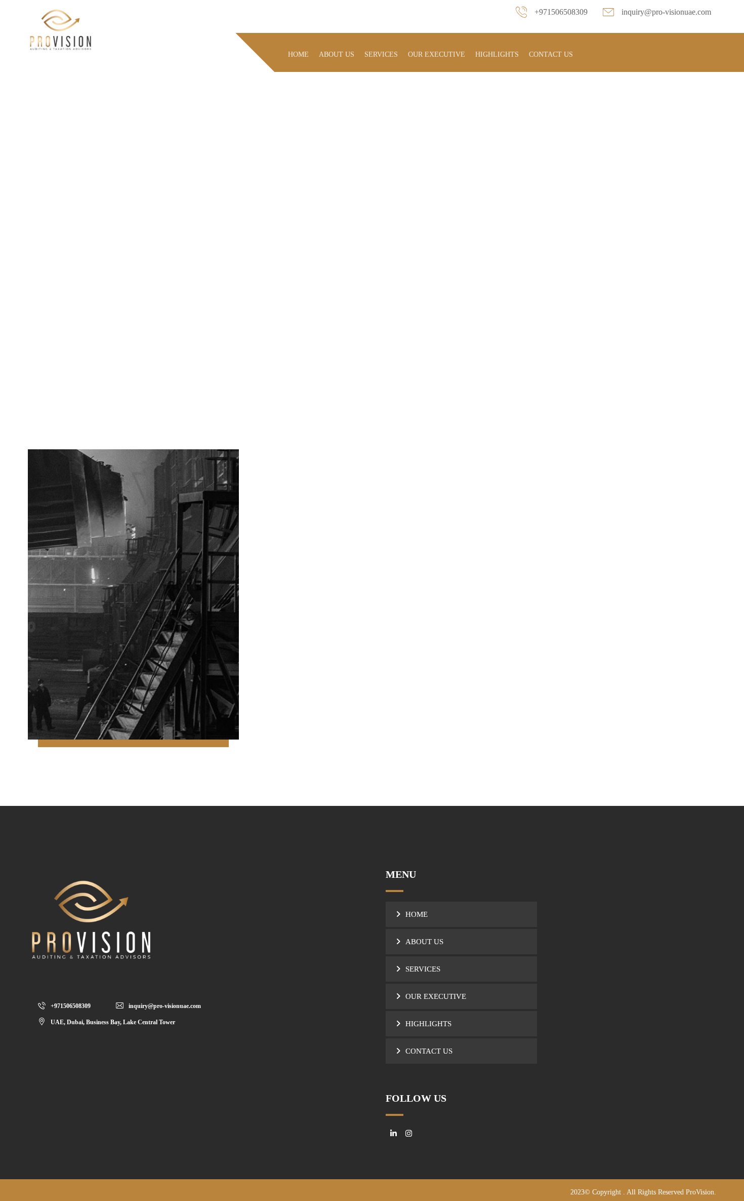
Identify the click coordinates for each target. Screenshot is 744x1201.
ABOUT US (424, 942)
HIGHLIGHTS (428, 1024)
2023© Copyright (596, 1192)
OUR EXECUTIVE (435, 996)
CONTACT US (428, 1051)
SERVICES (422, 969)
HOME (416, 914)
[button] (67, 1005)
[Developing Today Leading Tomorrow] (60, 28)
